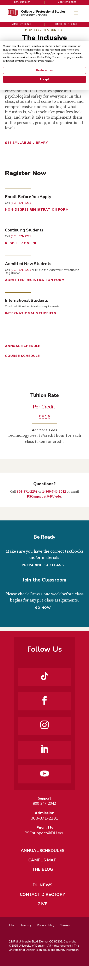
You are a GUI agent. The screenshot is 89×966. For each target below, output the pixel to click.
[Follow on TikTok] (44, 676)
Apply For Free (67, 2)
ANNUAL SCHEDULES (42, 850)
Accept (44, 79)
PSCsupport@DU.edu (44, 496)
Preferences (44, 70)
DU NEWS (42, 885)
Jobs (11, 925)
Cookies (65, 925)
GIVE (42, 904)
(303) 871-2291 (21, 203)
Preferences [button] (45, 61)
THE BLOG (42, 869)
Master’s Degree (22, 24)
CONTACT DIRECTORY (42, 894)
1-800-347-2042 (54, 491)
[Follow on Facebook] (44, 700)
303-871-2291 (27, 491)
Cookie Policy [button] (44, 57)
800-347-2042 (44, 803)
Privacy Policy (45, 925)
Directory (25, 925)
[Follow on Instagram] (44, 725)
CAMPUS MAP (42, 860)
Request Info (22, 2)
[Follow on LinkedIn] (44, 749)
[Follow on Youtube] (44, 773)
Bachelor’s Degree (67, 24)
